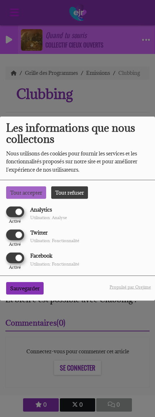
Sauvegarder (25, 288)
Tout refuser (69, 192)
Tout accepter (26, 192)
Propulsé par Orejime (130, 287)
